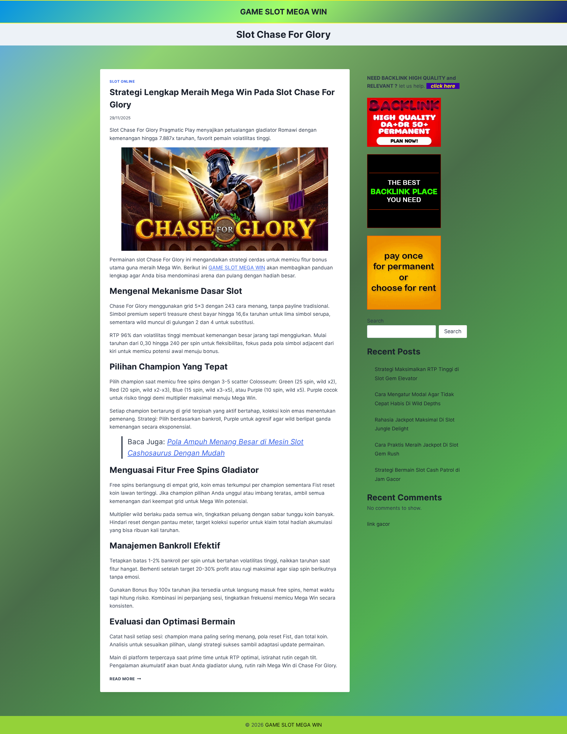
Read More (125, 678)
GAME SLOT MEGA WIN (293, 725)
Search (375, 321)
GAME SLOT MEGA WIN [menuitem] (236, 268)
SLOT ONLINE (122, 81)
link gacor (378, 524)
